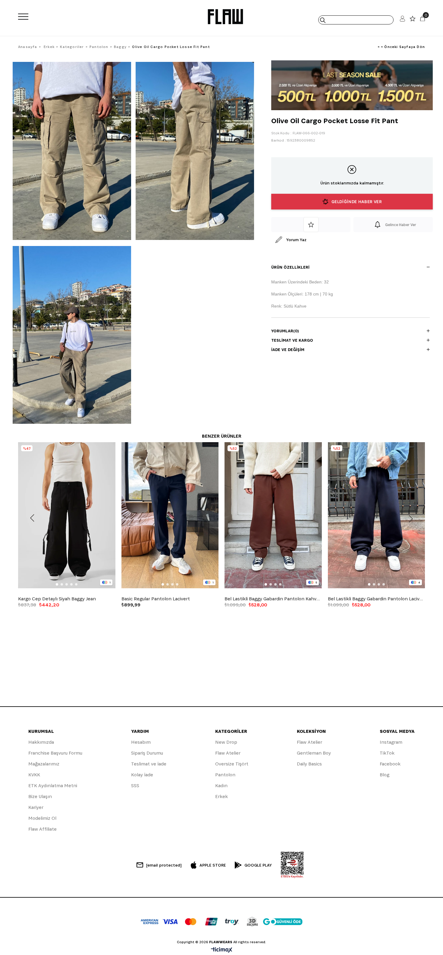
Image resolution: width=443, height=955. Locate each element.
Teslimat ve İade (148, 764)
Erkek (221, 796)
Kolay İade (142, 774)
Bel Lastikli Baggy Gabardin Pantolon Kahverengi (273, 599)
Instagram (391, 742)
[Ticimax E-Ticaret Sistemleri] (221, 950)
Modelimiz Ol (42, 818)
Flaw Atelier (227, 753)
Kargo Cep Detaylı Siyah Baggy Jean (57, 599)
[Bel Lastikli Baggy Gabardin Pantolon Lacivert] (376, 515)
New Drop (226, 742)
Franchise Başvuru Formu (55, 753)
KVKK (34, 774)
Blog (384, 774)
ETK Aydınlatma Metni (52, 785)
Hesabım (141, 742)
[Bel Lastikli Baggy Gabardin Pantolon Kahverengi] (273, 515)
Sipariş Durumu (147, 753)
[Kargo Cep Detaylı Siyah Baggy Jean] (66, 515)
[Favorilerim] (413, 20)
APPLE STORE (213, 865)
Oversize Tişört (231, 764)
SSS (135, 785)
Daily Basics (309, 764)
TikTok (387, 753)
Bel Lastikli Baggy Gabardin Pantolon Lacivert (376, 599)
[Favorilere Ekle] (310, 224)
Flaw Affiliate (42, 829)
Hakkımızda (41, 742)
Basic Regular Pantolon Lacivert (155, 599)
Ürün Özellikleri (290, 267)
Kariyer (35, 807)
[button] (57, 584)
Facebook (390, 764)
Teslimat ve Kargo (292, 340)
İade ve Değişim (287, 349)
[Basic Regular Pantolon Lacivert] (170, 515)
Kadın (221, 785)
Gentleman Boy (314, 753)
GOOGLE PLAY (258, 865)
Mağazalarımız (43, 764)
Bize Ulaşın (40, 796)
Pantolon (225, 774)
